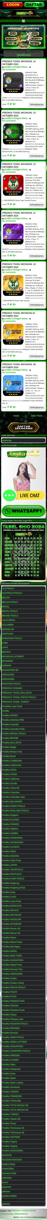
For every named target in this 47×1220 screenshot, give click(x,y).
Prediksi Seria (8, 1073)
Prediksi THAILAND (11, 1101)
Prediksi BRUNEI (10, 738)
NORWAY (7, 665)
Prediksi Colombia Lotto (13, 797)
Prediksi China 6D (10, 788)
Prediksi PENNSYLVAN (13, 1001)
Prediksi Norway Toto (12, 969)
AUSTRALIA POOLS (12, 593)
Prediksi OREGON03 (12, 974)
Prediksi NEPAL (9, 951)
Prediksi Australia (10, 724)
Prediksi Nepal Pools (12, 965)
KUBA (5, 643)
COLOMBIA (8, 625)
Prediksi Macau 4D (11, 928)
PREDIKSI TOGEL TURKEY (15, 702)
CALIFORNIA (8, 620)
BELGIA (6, 597)
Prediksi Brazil (9, 756)
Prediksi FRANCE (10, 824)
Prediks (5, 711)
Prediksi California (10, 779)
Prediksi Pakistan (10, 1005)
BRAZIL (6, 606)
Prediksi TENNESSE (12, 1096)
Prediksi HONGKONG (12, 842)
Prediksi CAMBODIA (12, 761)
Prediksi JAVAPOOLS (12, 869)
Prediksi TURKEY (10, 1114)
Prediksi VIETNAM (11, 1137)
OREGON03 (8, 674)
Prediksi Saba (8, 1064)
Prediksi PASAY (9, 992)
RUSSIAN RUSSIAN (12, 1160)
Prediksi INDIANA (10, 856)
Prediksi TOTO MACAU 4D (15, 1105)
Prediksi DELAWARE (12, 801)
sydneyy (6, 1204)
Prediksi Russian (10, 1033)
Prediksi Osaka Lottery (13, 983)
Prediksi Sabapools (11, 1069)
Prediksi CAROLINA (11, 765)
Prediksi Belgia (9, 747)
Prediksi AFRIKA (10, 715)
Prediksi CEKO (9, 770)
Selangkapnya (37, 104)
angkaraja (7, 440)
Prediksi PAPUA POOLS (14, 987)
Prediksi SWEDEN (11, 1055)
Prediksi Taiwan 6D (11, 1119)
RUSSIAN (7, 1155)
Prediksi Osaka (9, 978)
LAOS (5, 647)
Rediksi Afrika (8, 1164)
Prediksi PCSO (9, 996)
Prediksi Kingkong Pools (13, 887)
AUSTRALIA (8, 588)
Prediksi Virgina (9, 1141)
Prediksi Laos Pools (11, 901)
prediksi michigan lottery (16, 67)
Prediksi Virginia (9, 1146)
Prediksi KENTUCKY (12, 874)
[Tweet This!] (10, 104)
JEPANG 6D (8, 629)
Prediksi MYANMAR (11, 924)
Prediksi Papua (9, 1014)
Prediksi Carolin (9, 783)
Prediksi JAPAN (9, 865)
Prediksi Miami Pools (12, 942)
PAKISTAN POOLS (11, 683)
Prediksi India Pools (11, 860)
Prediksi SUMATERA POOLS (16, 1051)
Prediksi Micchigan (11, 946)
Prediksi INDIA (9, 851)
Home (16, 416)
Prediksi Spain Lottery (12, 1082)
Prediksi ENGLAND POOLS (15, 810)
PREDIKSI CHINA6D (12, 688)
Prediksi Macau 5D (11, 933)
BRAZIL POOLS (10, 611)
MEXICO (6, 652)
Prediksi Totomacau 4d (13, 1128)
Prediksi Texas (9, 1123)
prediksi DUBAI (9, 1196)
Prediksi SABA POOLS (13, 1037)
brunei (5, 1182)
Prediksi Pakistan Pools (13, 1010)
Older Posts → (38, 416)
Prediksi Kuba (8, 892)
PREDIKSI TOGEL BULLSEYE (17, 693)
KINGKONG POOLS (12, 638)
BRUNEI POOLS (10, 615)
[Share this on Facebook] (8, 104)
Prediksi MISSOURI (11, 919)
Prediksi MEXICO (10, 910)
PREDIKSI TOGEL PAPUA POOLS (19, 697)
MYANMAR (7, 661)
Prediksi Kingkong (10, 883)
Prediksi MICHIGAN (11, 915)
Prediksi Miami (9, 937)
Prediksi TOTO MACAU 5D (15, 1110)
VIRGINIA (7, 1178)
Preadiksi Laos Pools (12, 706)
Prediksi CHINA (9, 774)
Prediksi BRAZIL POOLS (14, 733)
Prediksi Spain (9, 1078)
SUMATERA (8, 1169)
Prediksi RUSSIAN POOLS (15, 1024)
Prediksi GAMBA (10, 833)
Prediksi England (10, 815)
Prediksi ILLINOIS (10, 847)
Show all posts (24, 55)
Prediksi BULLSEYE (11, 742)
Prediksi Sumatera (11, 1087)
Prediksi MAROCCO (12, 906)
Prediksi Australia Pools (13, 729)
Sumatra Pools (9, 1173)
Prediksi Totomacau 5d (13, 1132)
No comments (9, 69)
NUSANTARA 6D (10, 670)
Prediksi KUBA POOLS (13, 878)
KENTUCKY (8, 634)
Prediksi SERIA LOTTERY (14, 1042)
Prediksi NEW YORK (12, 956)
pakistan (6, 1191)
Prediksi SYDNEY (10, 1060)
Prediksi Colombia (10, 792)
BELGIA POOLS (10, 602)
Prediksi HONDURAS (12, 838)
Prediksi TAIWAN (10, 1092)
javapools (6, 1187)
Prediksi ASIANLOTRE (13, 720)
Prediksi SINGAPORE (12, 1046)
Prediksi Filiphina (10, 829)
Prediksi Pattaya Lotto (12, 1019)
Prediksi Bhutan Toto (12, 751)
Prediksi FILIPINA (10, 819)
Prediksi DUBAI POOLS (13, 806)
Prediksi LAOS (9, 897)
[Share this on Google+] (14, 104)
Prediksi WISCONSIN (12, 1150)
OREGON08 (8, 679)
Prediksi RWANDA (11, 1028)
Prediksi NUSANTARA (12, 960)
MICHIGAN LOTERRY (13, 656)
